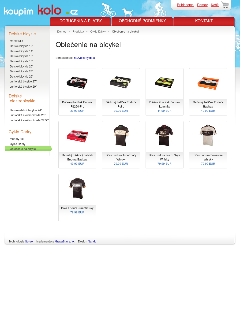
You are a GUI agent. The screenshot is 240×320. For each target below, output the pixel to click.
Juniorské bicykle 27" (23, 81)
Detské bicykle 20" (21, 66)
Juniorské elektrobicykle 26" (27, 115)
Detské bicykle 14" (21, 51)
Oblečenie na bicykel (23, 149)
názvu (78, 58)
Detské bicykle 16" (21, 56)
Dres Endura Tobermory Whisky (121, 159)
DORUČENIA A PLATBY (81, 20)
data (92, 58)
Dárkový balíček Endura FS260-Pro (77, 106)
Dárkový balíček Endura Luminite (164, 106)
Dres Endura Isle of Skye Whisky (164, 159)
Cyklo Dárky (17, 144)
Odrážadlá (16, 41)
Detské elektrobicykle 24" (26, 110)
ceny (85, 58)
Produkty (78, 31)
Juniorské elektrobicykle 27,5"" (29, 120)
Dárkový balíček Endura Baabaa (208, 106)
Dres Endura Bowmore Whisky (208, 159)
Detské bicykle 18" (21, 61)
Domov (202, 4)
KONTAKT (204, 20)
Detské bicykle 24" (21, 71)
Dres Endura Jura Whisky (77, 210)
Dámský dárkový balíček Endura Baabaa (77, 159)
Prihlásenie (185, 4)
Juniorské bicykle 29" (23, 86)
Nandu (92, 241)
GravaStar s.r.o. (65, 241)
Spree (29, 241)
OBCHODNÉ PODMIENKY (142, 20)
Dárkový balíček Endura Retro (121, 106)
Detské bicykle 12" (21, 46)
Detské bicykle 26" (21, 76)
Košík (215, 4)
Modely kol (17, 139)
